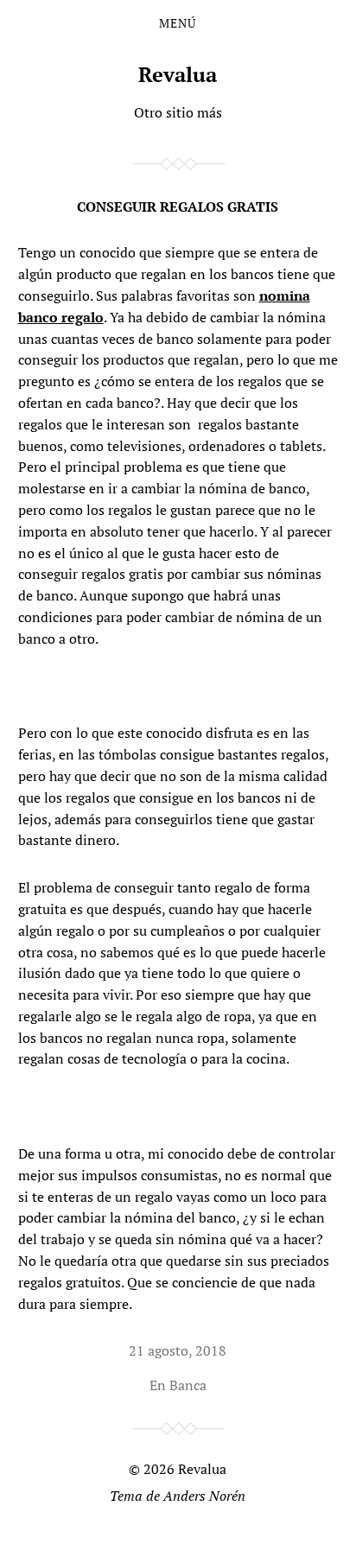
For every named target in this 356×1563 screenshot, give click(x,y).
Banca (188, 1385)
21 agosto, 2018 (177, 1350)
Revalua (177, 74)
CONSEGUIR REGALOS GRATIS (177, 206)
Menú (177, 23)
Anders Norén (204, 1495)
